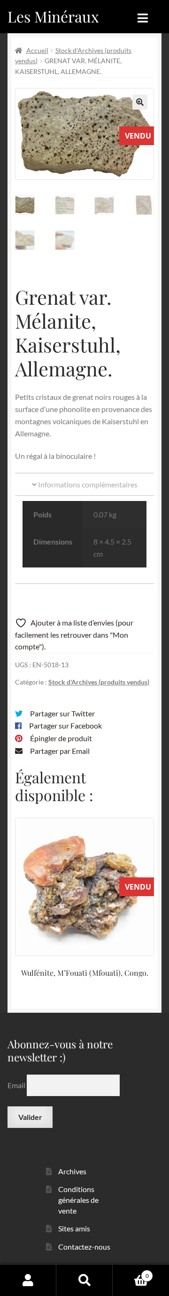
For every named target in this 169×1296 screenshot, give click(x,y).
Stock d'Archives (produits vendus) (98, 682)
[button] (139, 102)
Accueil (37, 50)
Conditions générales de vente (78, 1200)
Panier (131, 1272)
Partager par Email (60, 750)
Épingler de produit (61, 738)
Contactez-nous (84, 1246)
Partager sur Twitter (62, 713)
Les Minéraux (53, 16)
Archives (72, 1171)
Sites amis (74, 1228)
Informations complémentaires (87, 484)
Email (17, 1085)
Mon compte (28, 1280)
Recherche (84, 1280)
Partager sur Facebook (65, 725)
